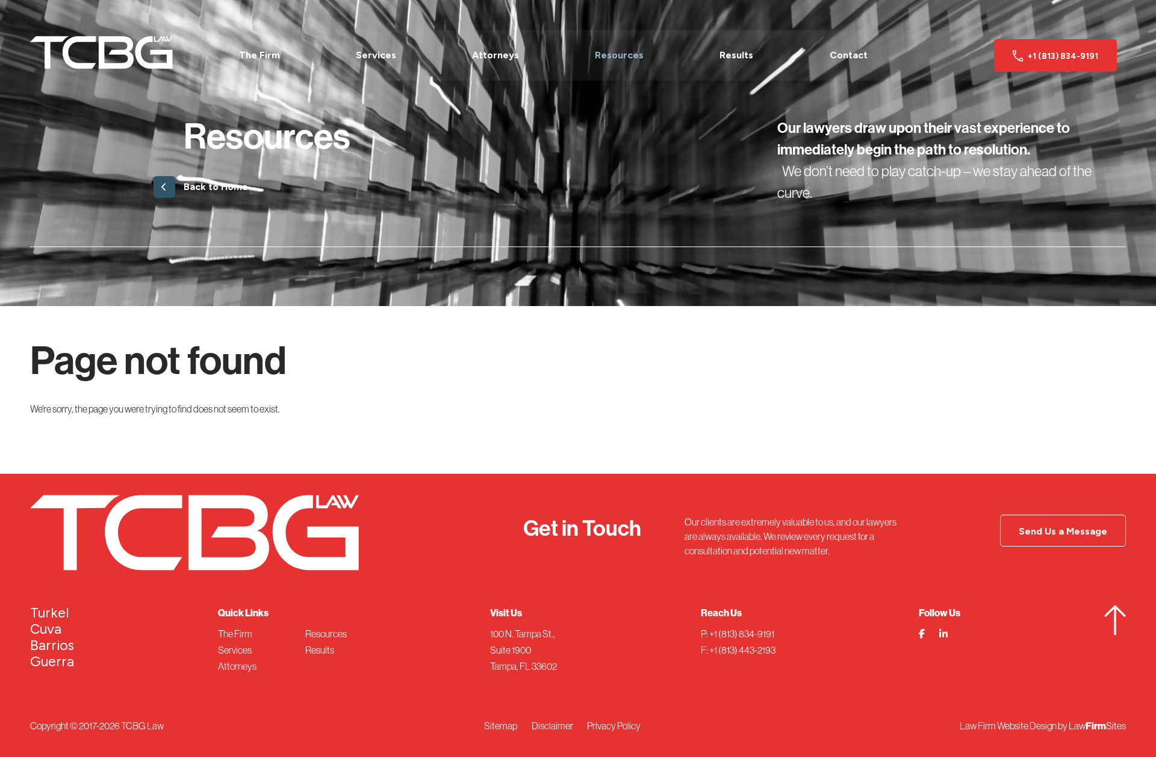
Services (376, 55)
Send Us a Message (1063, 531)
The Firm (259, 55)
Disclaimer (552, 726)
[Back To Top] (1115, 631)
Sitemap (500, 726)
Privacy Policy (614, 726)
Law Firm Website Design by (1013, 726)
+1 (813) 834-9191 (1062, 56)
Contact (849, 55)
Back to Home (216, 186)
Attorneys (495, 55)
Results (736, 55)
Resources (619, 55)
